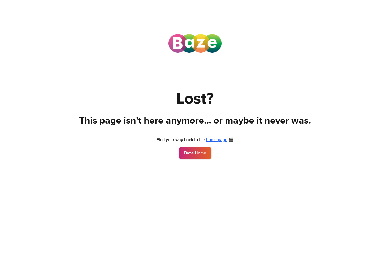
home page (216, 139)
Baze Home (195, 153)
